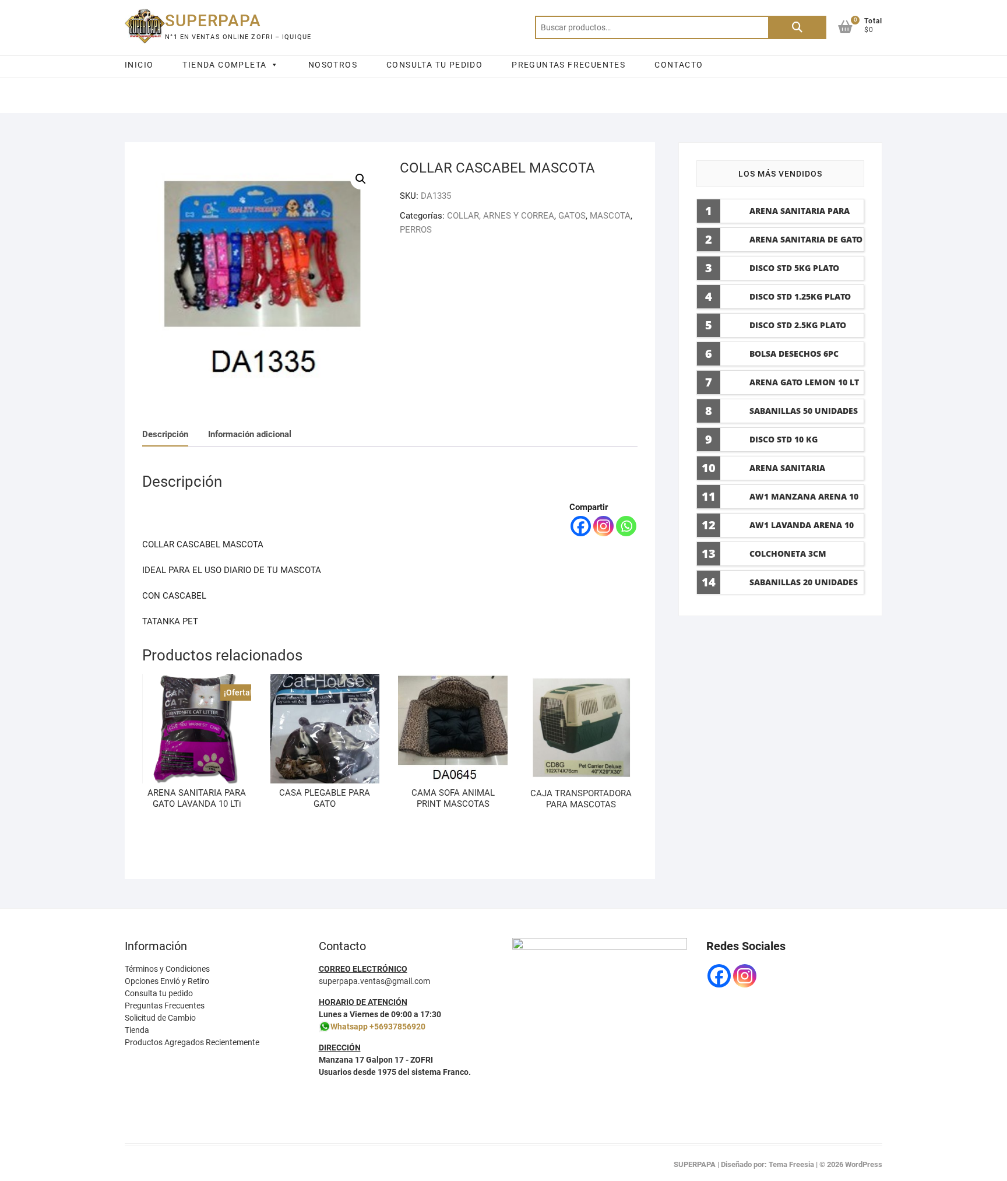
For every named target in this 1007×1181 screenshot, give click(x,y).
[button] (360, 178)
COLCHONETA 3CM (787, 553)
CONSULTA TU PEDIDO (434, 64)
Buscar (797, 27)
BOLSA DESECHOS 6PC (794, 353)
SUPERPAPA (213, 20)
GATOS (572, 215)
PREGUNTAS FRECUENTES (568, 64)
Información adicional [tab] (249, 434)
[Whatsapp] (626, 526)
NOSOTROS (332, 64)
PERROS (416, 229)
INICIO (139, 64)
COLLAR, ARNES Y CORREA (500, 215)
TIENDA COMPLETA (224, 64)
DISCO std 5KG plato (794, 267)
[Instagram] (603, 526)
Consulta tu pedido (159, 993)
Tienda (137, 1030)
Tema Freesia (791, 1164)
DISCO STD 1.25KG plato (800, 296)
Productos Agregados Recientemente (192, 1042)
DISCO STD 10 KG (783, 439)
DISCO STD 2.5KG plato (797, 325)
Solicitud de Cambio (160, 1017)
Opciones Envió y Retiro (167, 981)
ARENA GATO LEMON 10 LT (804, 382)
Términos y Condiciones (167, 968)
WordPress (863, 1164)
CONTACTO (678, 64)
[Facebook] (581, 526)
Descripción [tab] (165, 434)
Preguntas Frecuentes (165, 1005)
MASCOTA (610, 215)
